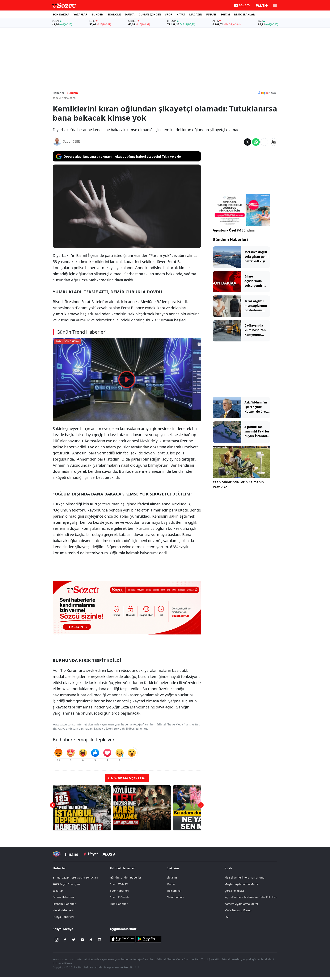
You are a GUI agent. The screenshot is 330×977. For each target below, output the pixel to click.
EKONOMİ (114, 14)
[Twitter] (74, 939)
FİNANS (211, 14)
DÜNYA (129, 14)
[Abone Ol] (266, 92)
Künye (171, 884)
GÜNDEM (97, 14)
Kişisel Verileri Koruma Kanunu (244, 877)
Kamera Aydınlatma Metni (241, 904)
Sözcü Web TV (119, 884)
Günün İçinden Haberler (125, 877)
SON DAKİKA (61, 14)
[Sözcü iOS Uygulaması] (122, 939)
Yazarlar (58, 890)
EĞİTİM (225, 14)
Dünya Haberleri (63, 917)
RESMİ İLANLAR (244, 14)
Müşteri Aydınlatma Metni (241, 884)
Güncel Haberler (122, 868)
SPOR (168, 14)
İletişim (172, 877)
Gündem (72, 93)
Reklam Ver (174, 890)
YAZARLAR (80, 14)
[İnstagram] (56, 939)
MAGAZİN (195, 14)
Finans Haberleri (63, 897)
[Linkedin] (99, 939)
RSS (227, 917)
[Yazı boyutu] (273, 142)
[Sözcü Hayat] (90, 854)
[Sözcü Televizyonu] (57, 854)
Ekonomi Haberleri (64, 904)
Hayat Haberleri (63, 910)
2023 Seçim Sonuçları (66, 884)
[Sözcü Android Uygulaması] (148, 939)
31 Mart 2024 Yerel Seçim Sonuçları (75, 877)
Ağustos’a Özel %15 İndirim (234, 230)
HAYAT (180, 14)
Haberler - (59, 93)
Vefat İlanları (175, 897)
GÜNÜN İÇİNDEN (150, 14)
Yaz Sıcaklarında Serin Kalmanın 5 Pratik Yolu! (239, 484)
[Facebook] (65, 939)
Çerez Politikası (234, 890)
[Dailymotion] (91, 939)
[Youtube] (82, 939)
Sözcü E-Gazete (119, 897)
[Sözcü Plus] (109, 854)
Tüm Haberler (119, 904)
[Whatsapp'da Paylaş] (256, 142)
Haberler (59, 868)
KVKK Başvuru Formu (238, 910)
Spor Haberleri (119, 890)
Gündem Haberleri (230, 239)
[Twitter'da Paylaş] (247, 142)
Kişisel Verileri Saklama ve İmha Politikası (251, 897)
